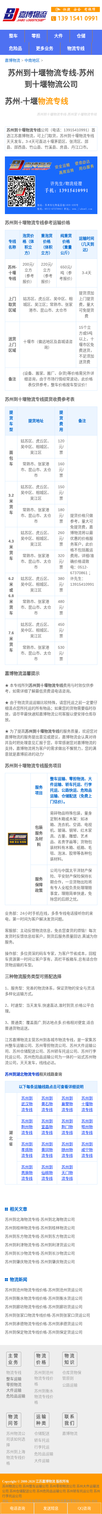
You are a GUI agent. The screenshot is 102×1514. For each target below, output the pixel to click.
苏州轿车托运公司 (80, 1491)
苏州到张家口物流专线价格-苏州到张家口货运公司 (47, 1315)
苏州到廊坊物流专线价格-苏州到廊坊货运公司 (43, 1307)
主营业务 (13, 1359)
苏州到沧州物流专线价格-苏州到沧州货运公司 (43, 1290)
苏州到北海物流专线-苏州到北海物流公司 (40, 1219)
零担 (36, 36)
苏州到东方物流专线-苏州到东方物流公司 (40, 1236)
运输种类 (41, 1420)
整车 (13, 36)
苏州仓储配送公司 (23, 1491)
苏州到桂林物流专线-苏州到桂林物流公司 (40, 1228)
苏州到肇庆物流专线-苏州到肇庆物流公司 (40, 1262)
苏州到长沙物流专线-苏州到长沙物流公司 (40, 1253)
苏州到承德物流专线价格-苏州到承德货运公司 (43, 1324)
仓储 (81, 36)
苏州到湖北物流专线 (22, 1074)
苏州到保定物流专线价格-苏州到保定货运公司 (43, 1332)
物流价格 (41, 1359)
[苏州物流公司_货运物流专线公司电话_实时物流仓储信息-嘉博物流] (25, 15)
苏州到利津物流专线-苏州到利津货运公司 (40, 1245)
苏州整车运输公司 (36, 1486)
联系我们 (69, 1420)
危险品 (15, 48)
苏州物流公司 (12, 1486)
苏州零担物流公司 (63, 1486)
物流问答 (13, 1420)
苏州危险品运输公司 (51, 1491)
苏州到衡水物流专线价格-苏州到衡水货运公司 (43, 1298)
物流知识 (69, 1359)
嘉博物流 (12, 60)
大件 (58, 36)
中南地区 (32, 60)
